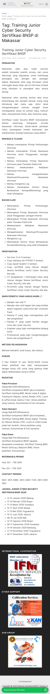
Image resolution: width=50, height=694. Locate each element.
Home (4, 13)
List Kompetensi (25, 681)
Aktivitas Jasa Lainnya (14, 58)
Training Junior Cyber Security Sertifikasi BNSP (24, 51)
